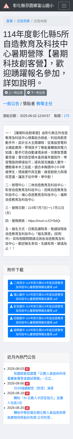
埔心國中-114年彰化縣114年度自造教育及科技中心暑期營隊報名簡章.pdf (38, 296)
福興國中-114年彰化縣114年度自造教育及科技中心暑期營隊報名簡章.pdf (38, 332)
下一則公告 (37, 92)
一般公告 (11, 104)
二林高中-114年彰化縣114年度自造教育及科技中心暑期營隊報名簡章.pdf (38, 285)
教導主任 (44, 104)
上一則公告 (15, 92)
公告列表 (23, 21)
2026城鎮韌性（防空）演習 (34, 388)
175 (66, 116)
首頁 (9, 21)
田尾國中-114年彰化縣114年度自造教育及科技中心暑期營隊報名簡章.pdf (38, 320)
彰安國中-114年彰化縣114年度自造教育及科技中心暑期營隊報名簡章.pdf (38, 308)
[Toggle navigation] (64, 6)
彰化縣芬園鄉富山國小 (33, 5)
